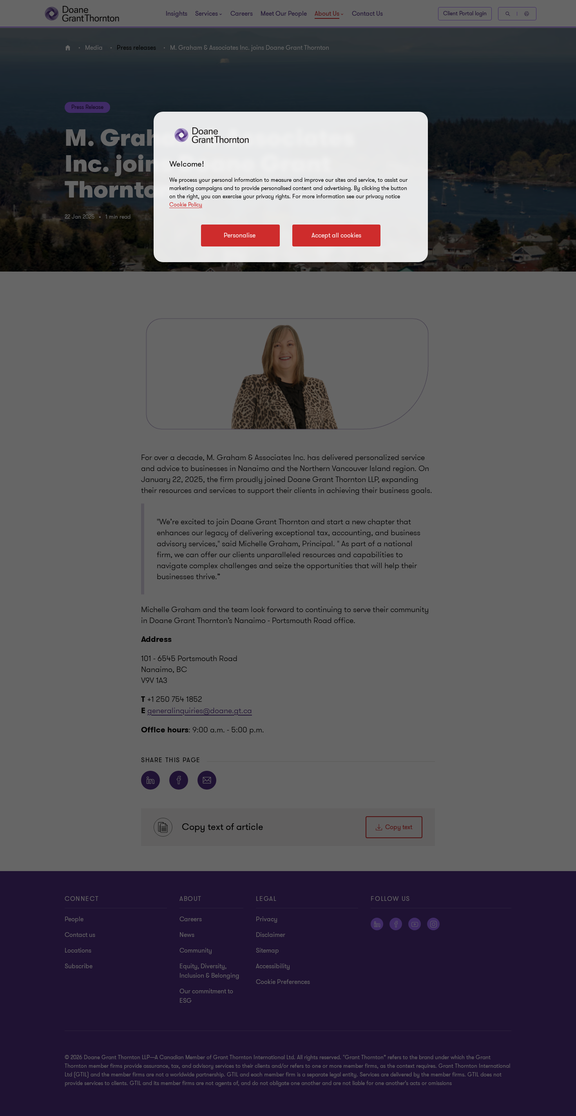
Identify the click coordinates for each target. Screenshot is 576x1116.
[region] (291, 187)
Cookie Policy (185, 204)
